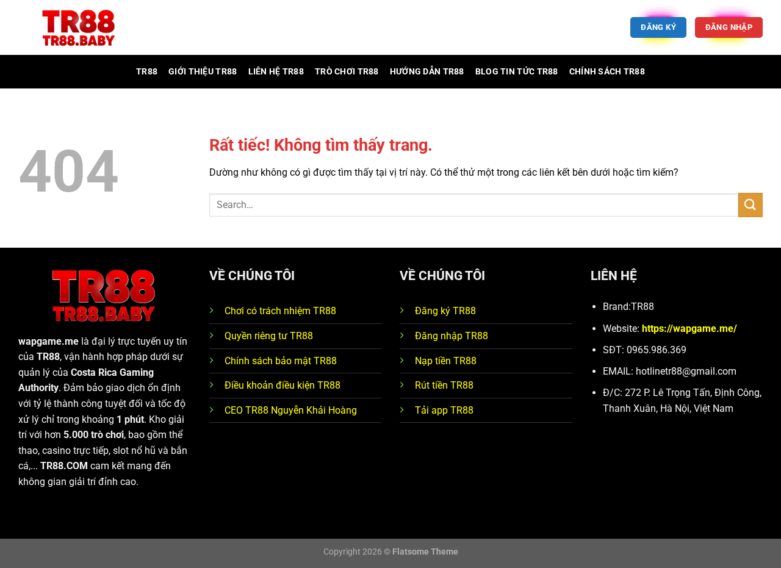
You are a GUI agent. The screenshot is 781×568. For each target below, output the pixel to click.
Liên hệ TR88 (276, 72)
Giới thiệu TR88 (202, 72)
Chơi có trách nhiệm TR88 (280, 311)
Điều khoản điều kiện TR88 (282, 385)
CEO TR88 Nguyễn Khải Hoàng (291, 410)
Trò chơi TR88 (347, 72)
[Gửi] (750, 205)
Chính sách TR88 (607, 72)
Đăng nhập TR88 (451, 336)
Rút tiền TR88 (444, 385)
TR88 (146, 72)
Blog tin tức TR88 (516, 72)
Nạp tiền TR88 (446, 361)
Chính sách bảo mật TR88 (281, 361)
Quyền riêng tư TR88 (269, 336)
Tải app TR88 (444, 410)
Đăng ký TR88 (445, 311)
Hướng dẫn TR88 (427, 72)
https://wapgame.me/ (689, 328)
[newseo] (79, 27)
